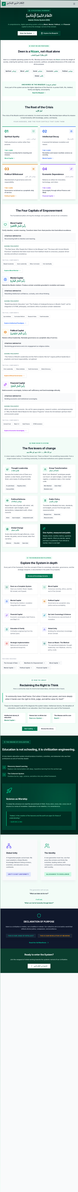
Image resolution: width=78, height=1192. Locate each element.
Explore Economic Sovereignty (14, 430)
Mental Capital (47, 158)
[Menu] (74, 4)
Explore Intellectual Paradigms (14, 323)
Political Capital (10, 196)
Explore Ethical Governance (13, 375)
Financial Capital (47, 196)
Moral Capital (9, 158)
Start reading (28, 728)
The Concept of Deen (11, 663)
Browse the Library (47, 728)
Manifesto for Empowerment (33, 663)
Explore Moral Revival (11, 270)
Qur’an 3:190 (16, 822)
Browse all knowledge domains (38, 576)
